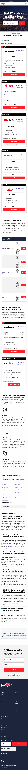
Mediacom (16, 692)
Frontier (2, 707)
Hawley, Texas (5, 487)
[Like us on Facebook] (1, 761)
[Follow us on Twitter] (3, 761)
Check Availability (14, 384)
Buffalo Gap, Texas (19, 487)
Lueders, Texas (5, 500)
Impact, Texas (5, 482)
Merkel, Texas (17, 489)
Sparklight (16, 696)
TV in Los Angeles (4, 727)
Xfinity (16, 710)
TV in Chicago (3, 736)
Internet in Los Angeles (5, 716)
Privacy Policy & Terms (5, 767)
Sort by (2, 43)
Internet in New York (5, 718)
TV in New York (3, 729)
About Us (2, 755)
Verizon (16, 705)
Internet (14, 33)
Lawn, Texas (17, 495)
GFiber (2, 710)
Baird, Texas (17, 492)
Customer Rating (20, 52)
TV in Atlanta (3, 731)
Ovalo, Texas (4, 495)
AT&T (2, 694)
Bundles (18, 33)
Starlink (16, 701)
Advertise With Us (4, 757)
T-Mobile (16, 703)
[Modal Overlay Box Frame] (14, 662)
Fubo (3, 297)
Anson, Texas (17, 497)
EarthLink (2, 705)
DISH (3, 261)
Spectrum (16, 699)
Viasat (16, 707)
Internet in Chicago (4, 725)
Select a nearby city (7, 502)
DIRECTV (3, 284)
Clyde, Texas (4, 489)
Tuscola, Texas (5, 492)
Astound (2, 692)
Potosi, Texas (17, 484)
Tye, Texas (4, 484)
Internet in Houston (4, 723)
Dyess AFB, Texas (18, 482)
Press (2, 758)
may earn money (11, 1)
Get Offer (16, 144)
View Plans (16, 74)
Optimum (4, 248)
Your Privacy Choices (17, 767)
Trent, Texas (4, 497)
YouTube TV (3, 273)
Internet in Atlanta (4, 720)
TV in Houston (3, 734)
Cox (1, 699)
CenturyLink (3, 696)
